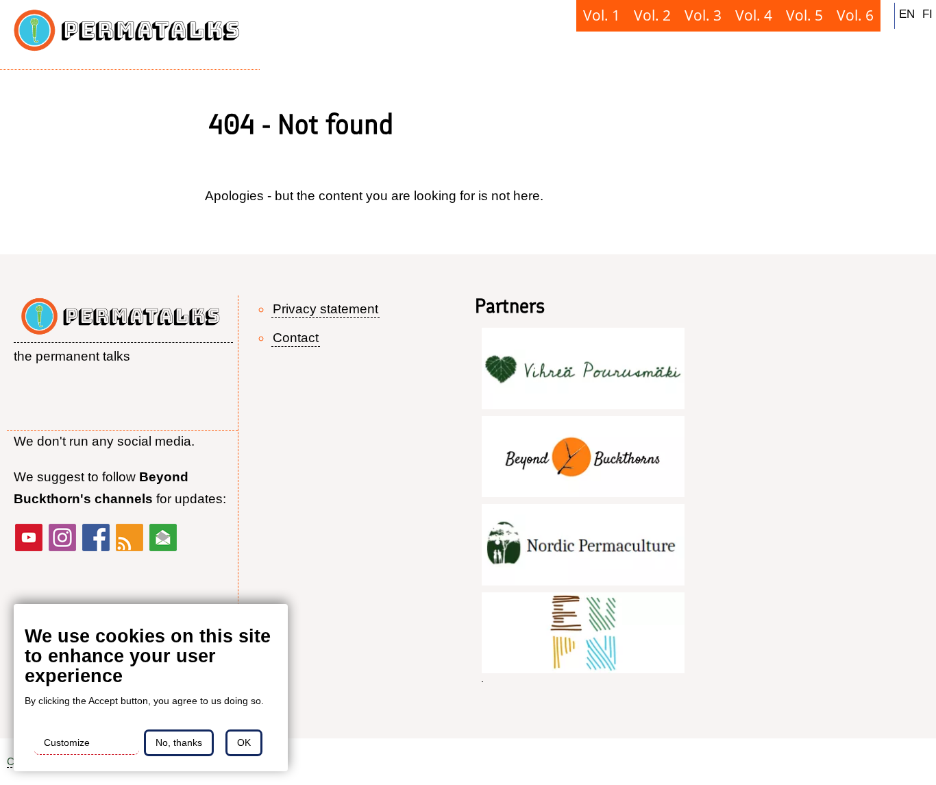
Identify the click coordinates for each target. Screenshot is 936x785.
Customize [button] (67, 742)
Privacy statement (325, 309)
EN (907, 14)
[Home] (130, 35)
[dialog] (151, 687)
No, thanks (179, 742)
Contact (296, 337)
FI (927, 14)
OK (244, 742)
